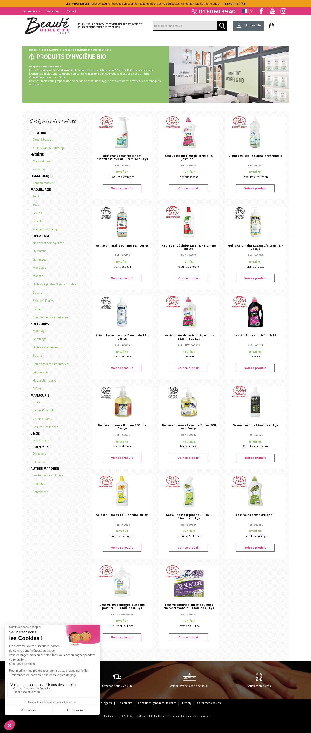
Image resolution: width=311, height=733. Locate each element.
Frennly (186, 703)
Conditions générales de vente (157, 703)
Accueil (33, 49)
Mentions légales (101, 703)
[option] (155, 3)
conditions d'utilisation (177, 716)
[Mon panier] (271, 25)
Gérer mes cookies (209, 703)
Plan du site (125, 703)
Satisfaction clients (259, 686)
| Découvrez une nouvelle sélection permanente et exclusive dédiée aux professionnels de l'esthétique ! (155, 3)
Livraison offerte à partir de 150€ (189, 685)
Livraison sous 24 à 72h (117, 686)
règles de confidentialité (148, 716)
